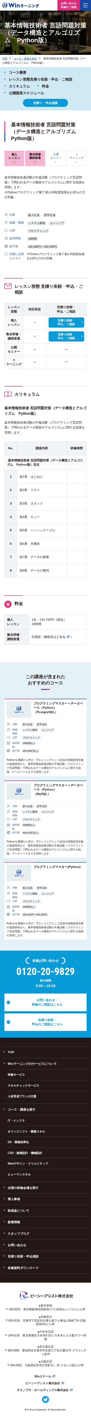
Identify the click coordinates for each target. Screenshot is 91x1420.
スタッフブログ (18, 1233)
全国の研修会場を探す (23, 1188)
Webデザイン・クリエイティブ (28, 1163)
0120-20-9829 (45, 971)
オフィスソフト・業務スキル (26, 1131)
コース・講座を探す (22, 1109)
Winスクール (42, 1376)
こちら (61, 637)
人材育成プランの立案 (22, 1096)
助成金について (18, 1210)
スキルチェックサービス (23, 1085)
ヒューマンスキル (19, 1174)
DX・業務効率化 (18, 1142)
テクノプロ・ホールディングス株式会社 (43, 1390)
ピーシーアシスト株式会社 (43, 1383)
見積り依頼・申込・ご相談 (66, 322)
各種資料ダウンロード (23, 1268)
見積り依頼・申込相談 (23, 1256)
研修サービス (16, 1074)
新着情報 (14, 1222)
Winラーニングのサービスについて (32, 1063)
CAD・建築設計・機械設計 (25, 1153)
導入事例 (14, 1199)
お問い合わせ (17, 1245)
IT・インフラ (16, 1120)
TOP (11, 1052)
